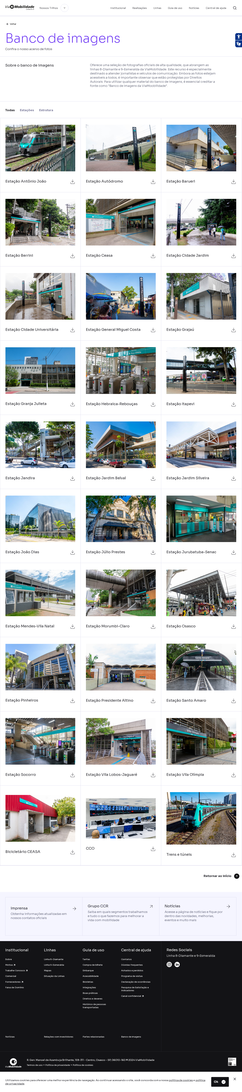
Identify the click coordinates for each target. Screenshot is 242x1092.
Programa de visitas (132, 976)
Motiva (9, 964)
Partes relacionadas (93, 1036)
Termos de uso (35, 1065)
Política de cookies (83, 1065)
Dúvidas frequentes (132, 964)
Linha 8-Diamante (53, 959)
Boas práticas (90, 993)
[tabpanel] (121, 491)
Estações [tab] (27, 110)
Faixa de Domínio (14, 987)
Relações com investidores (58, 1036)
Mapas (47, 970)
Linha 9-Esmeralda (54, 964)
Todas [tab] (10, 110)
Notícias (10, 1036)
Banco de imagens (131, 1036)
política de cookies (181, 1080)
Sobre (8, 959)
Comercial (10, 976)
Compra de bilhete (93, 964)
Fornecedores (13, 981)
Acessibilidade (91, 976)
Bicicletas (88, 981)
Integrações (89, 987)
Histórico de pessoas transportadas (94, 1006)
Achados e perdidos (132, 970)
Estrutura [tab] (46, 110)
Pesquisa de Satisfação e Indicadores (135, 989)
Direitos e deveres (92, 998)
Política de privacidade (57, 1065)
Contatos (126, 959)
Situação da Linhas (54, 976)
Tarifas (86, 959)
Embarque (88, 970)
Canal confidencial (131, 996)
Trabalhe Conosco (15, 970)
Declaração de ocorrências (135, 981)
